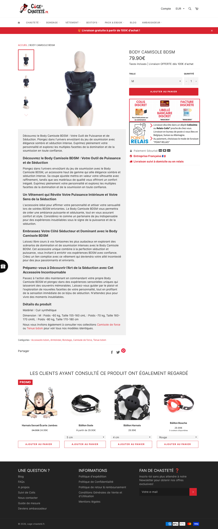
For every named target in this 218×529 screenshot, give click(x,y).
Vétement (72, 22)
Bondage (52, 22)
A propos (24, 487)
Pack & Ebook (114, 22)
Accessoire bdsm (40, 340)
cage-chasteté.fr (35, 524)
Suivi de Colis (26, 492)
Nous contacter (28, 497)
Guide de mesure (29, 503)
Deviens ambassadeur (32, 508)
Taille (132, 74)
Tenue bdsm (35, 328)
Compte (166, 8)
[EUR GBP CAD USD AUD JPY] (179, 8)
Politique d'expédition (92, 476)
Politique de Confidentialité (96, 481)
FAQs (21, 481)
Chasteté (32, 22)
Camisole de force (108, 324)
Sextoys (92, 22)
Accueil (22, 45)
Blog (133, 22)
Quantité (189, 74)
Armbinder (55, 340)
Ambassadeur (151, 22)
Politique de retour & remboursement (102, 487)
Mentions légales (89, 501)
